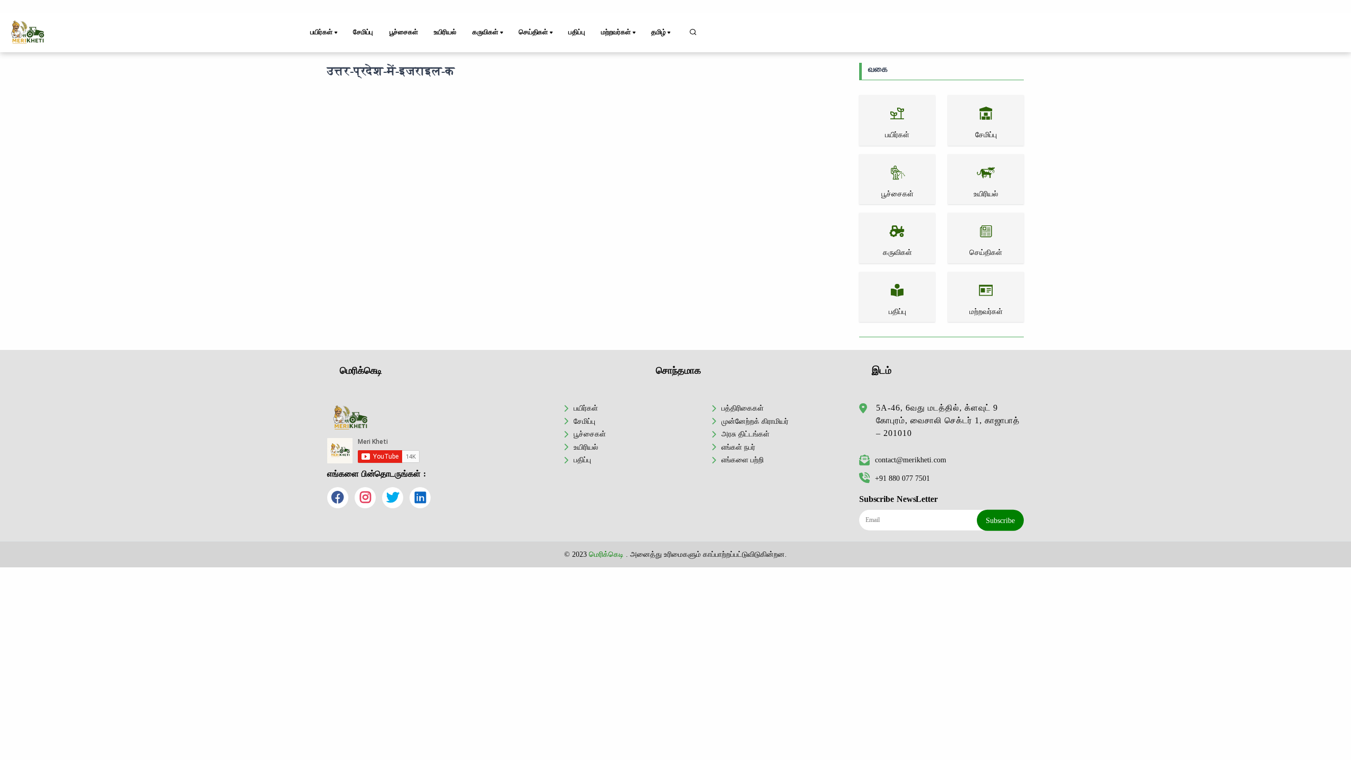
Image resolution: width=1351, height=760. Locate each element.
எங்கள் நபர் (738, 447)
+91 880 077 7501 (902, 478)
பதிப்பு (576, 32)
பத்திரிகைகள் (742, 408)
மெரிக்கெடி (606, 554)
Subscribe (1000, 520)
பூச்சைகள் (403, 32)
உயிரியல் (445, 32)
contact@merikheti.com (910, 459)
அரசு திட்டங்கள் (745, 434)
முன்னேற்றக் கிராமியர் (754, 421)
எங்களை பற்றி (742, 459)
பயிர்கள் (586, 408)
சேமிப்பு (363, 32)
